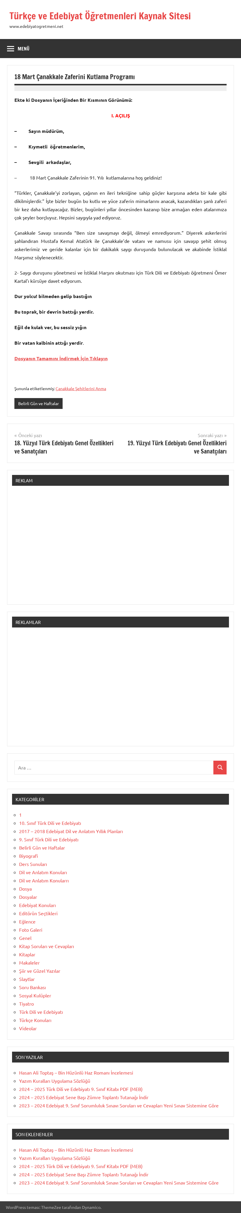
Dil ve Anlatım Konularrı (44, 880)
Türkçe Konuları (35, 1020)
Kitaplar (27, 954)
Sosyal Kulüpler (35, 995)
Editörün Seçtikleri (38, 913)
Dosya (25, 888)
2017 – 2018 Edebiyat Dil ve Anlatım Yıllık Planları (71, 831)
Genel (25, 938)
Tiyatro (26, 1003)
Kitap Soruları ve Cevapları (46, 946)
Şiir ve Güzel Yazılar (39, 971)
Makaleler (29, 962)
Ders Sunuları (33, 864)
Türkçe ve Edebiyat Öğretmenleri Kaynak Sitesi (100, 16)
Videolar (28, 1028)
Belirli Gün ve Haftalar (38, 403)
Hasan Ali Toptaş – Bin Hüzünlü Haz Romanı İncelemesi (76, 1072)
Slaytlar (27, 979)
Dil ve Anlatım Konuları (43, 872)
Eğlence (27, 921)
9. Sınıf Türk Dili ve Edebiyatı (48, 839)
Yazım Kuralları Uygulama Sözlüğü (54, 1081)
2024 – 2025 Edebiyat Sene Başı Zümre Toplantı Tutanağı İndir (83, 1097)
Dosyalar (28, 897)
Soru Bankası (32, 987)
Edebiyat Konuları (37, 905)
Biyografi (28, 856)
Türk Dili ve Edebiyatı (41, 1012)
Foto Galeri (30, 930)
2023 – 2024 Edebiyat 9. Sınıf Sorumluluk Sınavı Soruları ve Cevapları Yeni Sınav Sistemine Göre (119, 1105)
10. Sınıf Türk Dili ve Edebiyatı (50, 823)
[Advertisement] (120, 548)
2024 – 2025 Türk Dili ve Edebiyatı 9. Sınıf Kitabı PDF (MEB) (81, 1089)
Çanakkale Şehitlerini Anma (81, 388)
